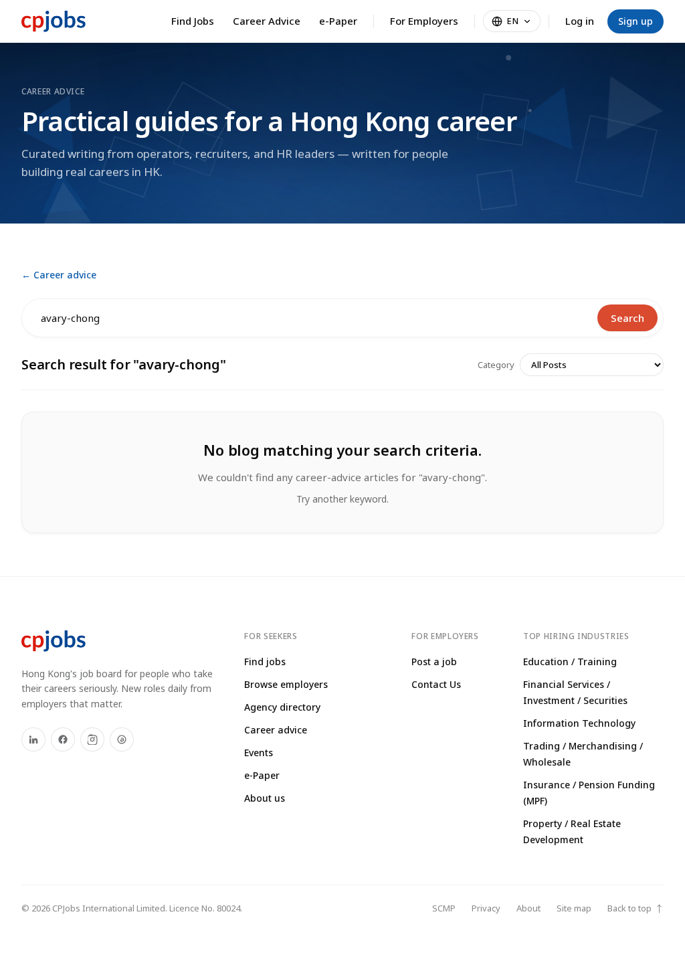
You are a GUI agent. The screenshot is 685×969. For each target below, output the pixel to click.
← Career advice (58, 274)
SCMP (444, 908)
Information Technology (579, 723)
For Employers (424, 20)
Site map (574, 908)
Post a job (434, 661)
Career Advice (266, 20)
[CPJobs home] (53, 21)
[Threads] (122, 739)
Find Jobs (192, 20)
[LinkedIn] (33, 739)
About (528, 908)
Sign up (635, 21)
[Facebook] (63, 739)
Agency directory (282, 707)
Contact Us (436, 684)
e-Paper (338, 20)
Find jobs (265, 661)
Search (627, 318)
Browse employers (286, 684)
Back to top (635, 908)
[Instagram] (92, 739)
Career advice (275, 729)
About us (264, 798)
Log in (579, 20)
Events (258, 752)
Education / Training (570, 661)
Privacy (486, 908)
